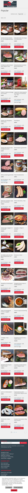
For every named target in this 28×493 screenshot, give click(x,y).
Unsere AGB (3, 475)
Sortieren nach (14, 14)
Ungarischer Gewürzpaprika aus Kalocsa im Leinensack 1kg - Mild (20, 93)
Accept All (14, 490)
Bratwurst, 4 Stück (18, 255)
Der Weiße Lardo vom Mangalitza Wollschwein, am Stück (7, 256)
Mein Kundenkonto (5, 466)
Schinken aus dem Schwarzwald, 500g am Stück (7, 65)
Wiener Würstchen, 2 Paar (20, 200)
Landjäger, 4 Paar (5, 337)
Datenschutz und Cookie (6, 472)
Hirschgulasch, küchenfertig (7, 456)
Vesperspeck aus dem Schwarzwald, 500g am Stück (20, 392)
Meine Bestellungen (5, 464)
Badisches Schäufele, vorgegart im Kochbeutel (7, 201)
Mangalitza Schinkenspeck (7, 283)
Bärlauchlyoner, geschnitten (20, 147)
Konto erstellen (4, 467)
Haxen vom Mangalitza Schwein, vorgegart (6, 311)
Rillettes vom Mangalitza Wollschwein (6, 121)
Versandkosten (4, 45)
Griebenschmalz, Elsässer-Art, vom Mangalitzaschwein (7, 38)
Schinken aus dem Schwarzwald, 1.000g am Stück (20, 365)
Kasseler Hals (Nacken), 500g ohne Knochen (20, 419)
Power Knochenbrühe (19, 174)
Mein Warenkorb (4, 463)
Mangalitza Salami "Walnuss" (7, 454)
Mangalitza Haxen (5, 452)
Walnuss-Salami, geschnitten (7, 174)
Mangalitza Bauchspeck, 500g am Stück (6, 365)
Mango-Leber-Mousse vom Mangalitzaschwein (7, 148)
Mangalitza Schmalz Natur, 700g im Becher (20, 338)
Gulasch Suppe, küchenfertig (20, 310)
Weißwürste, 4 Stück (5, 419)
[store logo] (10, 4)
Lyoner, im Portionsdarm (6, 392)
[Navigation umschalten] (1, 2)
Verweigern (8, 487)
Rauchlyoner (17, 120)
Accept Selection (18, 487)
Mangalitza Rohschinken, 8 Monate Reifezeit (20, 284)
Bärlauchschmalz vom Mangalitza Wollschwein (20, 65)
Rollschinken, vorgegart (6, 458)
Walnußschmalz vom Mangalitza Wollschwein (20, 38)
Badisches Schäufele (5, 455)
